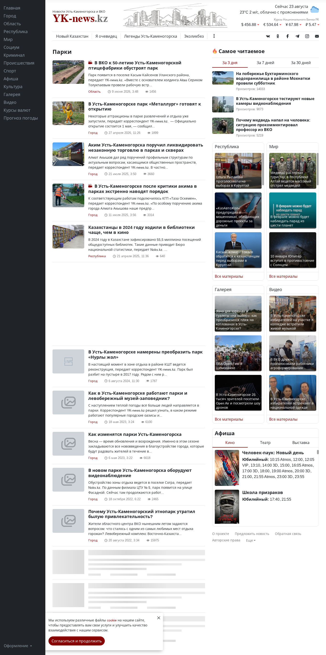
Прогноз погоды (21, 118)
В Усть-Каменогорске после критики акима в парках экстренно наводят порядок (142, 188)
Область (12, 23)
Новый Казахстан (72, 36)
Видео (10, 102)
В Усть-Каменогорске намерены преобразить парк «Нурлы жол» (145, 354)
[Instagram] (307, 35)
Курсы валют (17, 110)
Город (10, 16)
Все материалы (229, 276)
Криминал (14, 55)
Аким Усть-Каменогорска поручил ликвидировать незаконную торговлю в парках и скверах (145, 147)
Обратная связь (288, 533)
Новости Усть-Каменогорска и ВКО (79, 11)
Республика (16, 31)
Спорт (10, 71)
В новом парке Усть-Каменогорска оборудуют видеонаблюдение (140, 472)
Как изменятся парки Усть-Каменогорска (135, 434)
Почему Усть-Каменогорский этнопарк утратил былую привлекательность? (141, 514)
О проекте (220, 533)
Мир (8, 39)
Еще (249, 540)
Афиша (11, 78)
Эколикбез (194, 36)
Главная (12, 8)
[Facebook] (287, 35)
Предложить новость (252, 533)
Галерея (12, 94)
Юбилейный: (255, 459)
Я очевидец (106, 36)
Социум (11, 47)
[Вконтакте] (268, 35)
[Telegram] (297, 35)
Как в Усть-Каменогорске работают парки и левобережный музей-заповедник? (137, 395)
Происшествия (19, 63)
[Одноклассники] (278, 35)
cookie (112, 620)
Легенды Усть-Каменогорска (150, 36)
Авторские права (226, 540)
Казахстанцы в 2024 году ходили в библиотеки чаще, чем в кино (141, 229)
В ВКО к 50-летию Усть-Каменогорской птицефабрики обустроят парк (134, 65)
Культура (13, 86)
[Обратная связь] (317, 35)
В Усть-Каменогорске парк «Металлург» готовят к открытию (144, 106)
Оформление (16, 645)
